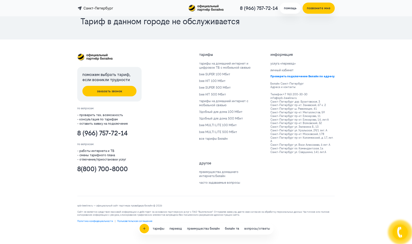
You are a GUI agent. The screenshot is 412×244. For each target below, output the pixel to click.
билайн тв (232, 228)
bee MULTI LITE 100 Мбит (218, 125)
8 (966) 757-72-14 (259, 8)
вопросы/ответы (257, 228)
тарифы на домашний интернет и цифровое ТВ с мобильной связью (225, 65)
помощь (290, 8)
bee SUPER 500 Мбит (215, 87)
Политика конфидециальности (95, 221)
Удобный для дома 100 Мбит (220, 112)
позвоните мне (318, 8)
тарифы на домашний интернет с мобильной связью (223, 103)
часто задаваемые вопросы (219, 182)
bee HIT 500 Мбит (212, 94)
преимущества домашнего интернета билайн (218, 174)
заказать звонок (109, 91)
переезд (176, 228)
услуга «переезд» (283, 63)
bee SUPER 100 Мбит (214, 74)
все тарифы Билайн (213, 138)
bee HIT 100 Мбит (212, 81)
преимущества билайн (203, 228)
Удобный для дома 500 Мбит (221, 118)
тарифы (158, 228)
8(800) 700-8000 (102, 169)
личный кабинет (282, 70)
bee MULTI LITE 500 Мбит (218, 132)
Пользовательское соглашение (134, 221)
